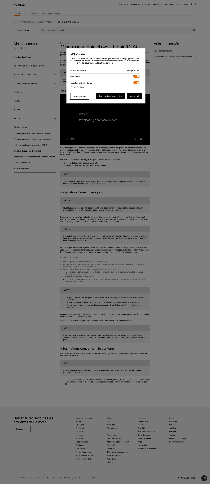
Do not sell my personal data (110, 96)
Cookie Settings (77, 87)
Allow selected (79, 96)
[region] (105, 75)
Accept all (134, 96)
